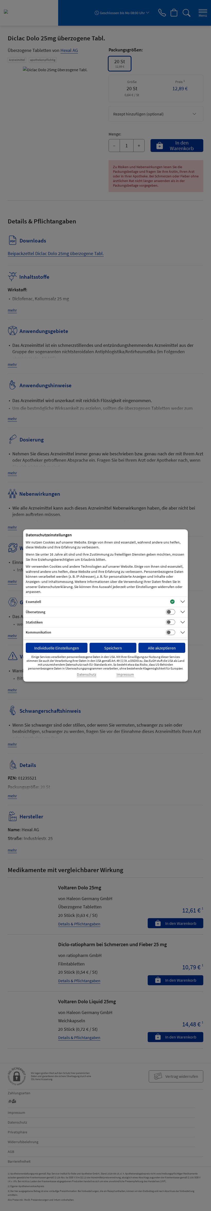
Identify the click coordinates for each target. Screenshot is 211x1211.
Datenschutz (86, 674)
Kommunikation (38, 632)
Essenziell (33, 601)
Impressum (125, 674)
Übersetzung (35, 612)
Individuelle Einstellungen (56, 647)
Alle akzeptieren (162, 647)
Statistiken (34, 622)
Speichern (113, 647)
